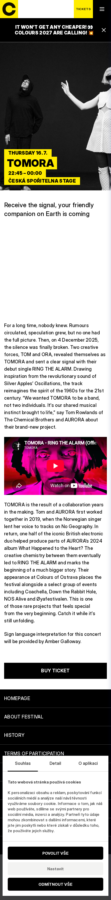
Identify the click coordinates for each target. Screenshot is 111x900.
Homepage (17, 698)
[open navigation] (102, 9)
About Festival (23, 716)
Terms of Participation (34, 753)
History (14, 735)
